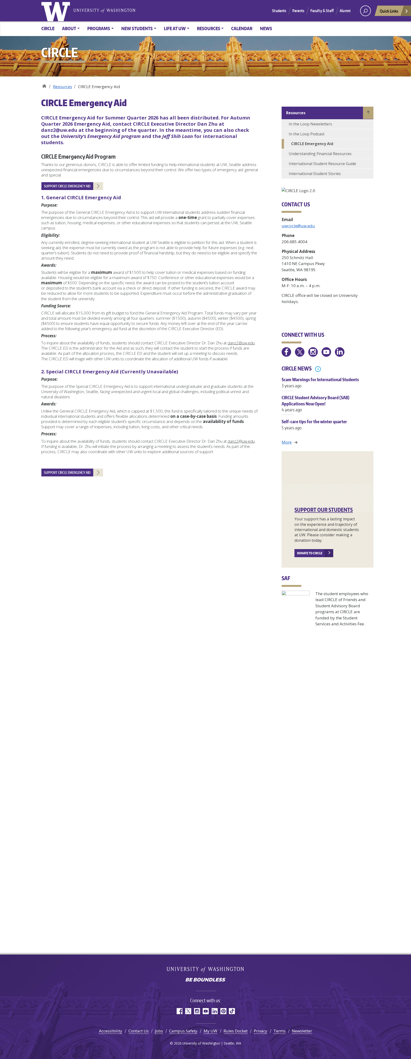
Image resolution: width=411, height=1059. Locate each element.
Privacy (260, 1031)
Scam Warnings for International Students (320, 382)
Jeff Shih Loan (177, 136)
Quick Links (389, 11)
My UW (210, 1031)
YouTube (205, 1011)
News (266, 28)
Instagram (197, 1011)
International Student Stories (315, 173)
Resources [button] (208, 28)
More (287, 442)
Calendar (241, 28)
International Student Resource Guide (322, 163)
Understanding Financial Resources (320, 153)
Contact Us (138, 1031)
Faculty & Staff (322, 10)
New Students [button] (137, 28)
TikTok (232, 1011)
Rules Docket (236, 1031)
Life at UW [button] (175, 28)
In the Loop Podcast (306, 134)
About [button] (69, 28)
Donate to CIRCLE (309, 553)
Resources (62, 86)
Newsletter (302, 1031)
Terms (280, 1031)
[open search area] (365, 10)
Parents (298, 10)
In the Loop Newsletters (310, 124)
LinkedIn (214, 1011)
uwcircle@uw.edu (298, 225)
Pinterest (223, 1011)
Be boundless (205, 980)
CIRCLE (47, 28)
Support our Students (323, 509)
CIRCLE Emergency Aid (312, 143)
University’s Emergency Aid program (101, 136)
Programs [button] (98, 28)
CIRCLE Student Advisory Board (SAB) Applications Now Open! (315, 403)
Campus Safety (183, 1031)
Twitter (188, 1011)
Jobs (159, 1031)
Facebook (179, 1011)
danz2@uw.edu (241, 343)
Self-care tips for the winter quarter (314, 424)
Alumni (345, 10)
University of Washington (56, 10)
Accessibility (110, 1031)
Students (279, 10)
